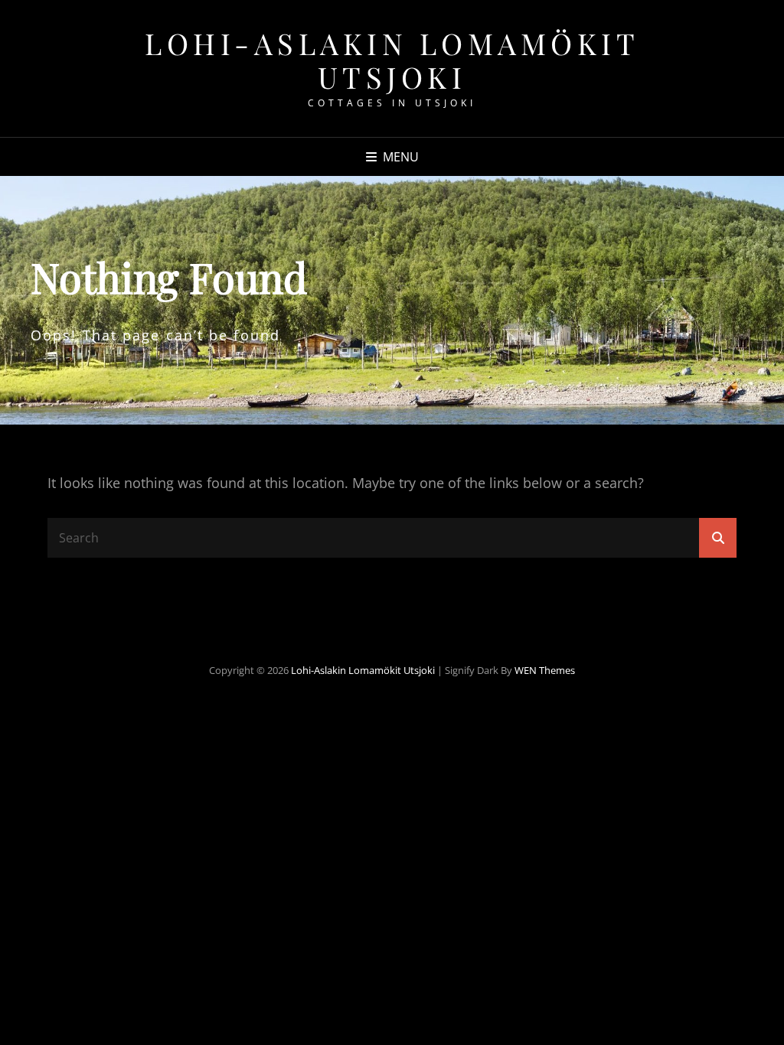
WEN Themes (544, 670)
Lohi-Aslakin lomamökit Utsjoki (392, 60)
